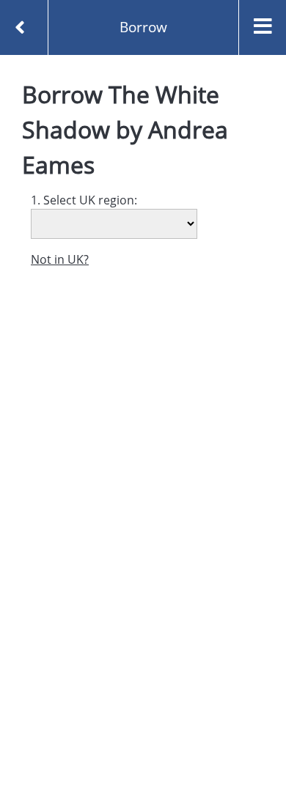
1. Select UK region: (84, 200)
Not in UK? (60, 259)
